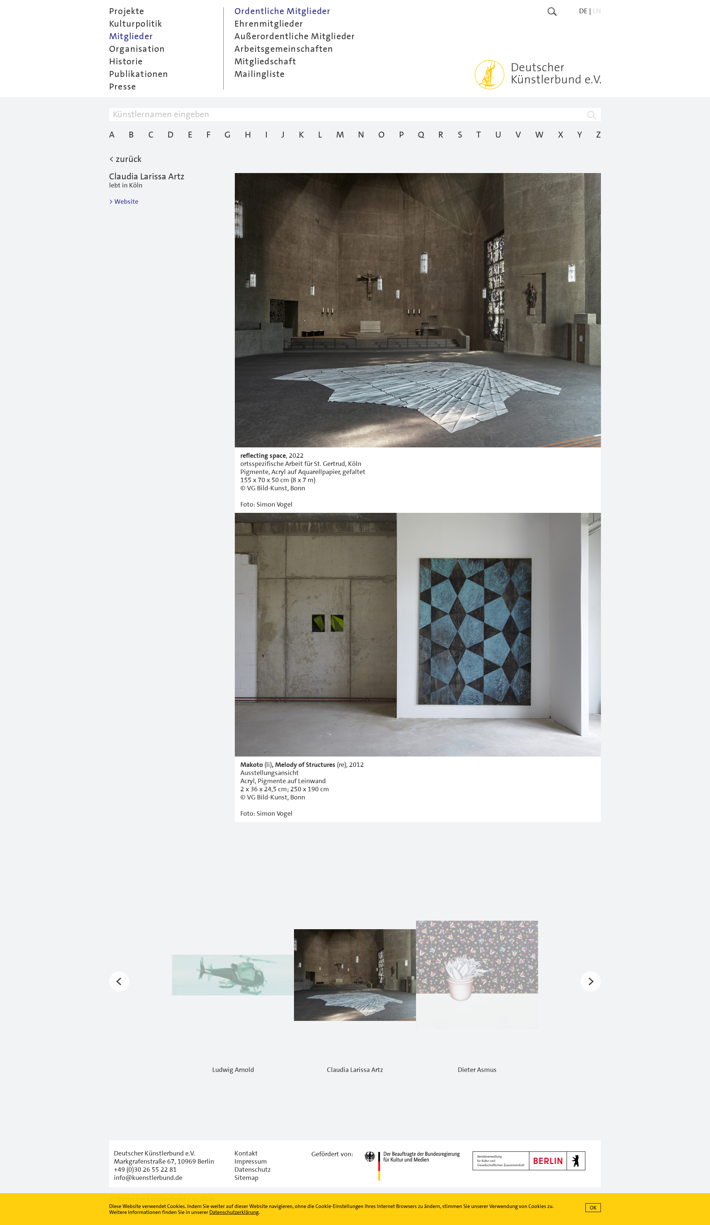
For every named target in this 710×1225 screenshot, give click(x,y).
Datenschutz (252, 1169)
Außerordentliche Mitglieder (294, 36)
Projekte (127, 11)
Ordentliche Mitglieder (282, 11)
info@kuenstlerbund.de (148, 1177)
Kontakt (246, 1153)
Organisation (137, 49)
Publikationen (139, 74)
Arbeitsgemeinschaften (283, 49)
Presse (122, 86)
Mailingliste (259, 74)
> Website (123, 201)
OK (593, 1207)
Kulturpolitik (136, 24)
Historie (126, 61)
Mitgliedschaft (265, 61)
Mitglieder (131, 36)
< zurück (125, 159)
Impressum (250, 1161)
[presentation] (119, 981)
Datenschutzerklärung (233, 1212)
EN (596, 11)
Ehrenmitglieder (268, 24)
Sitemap (246, 1177)
